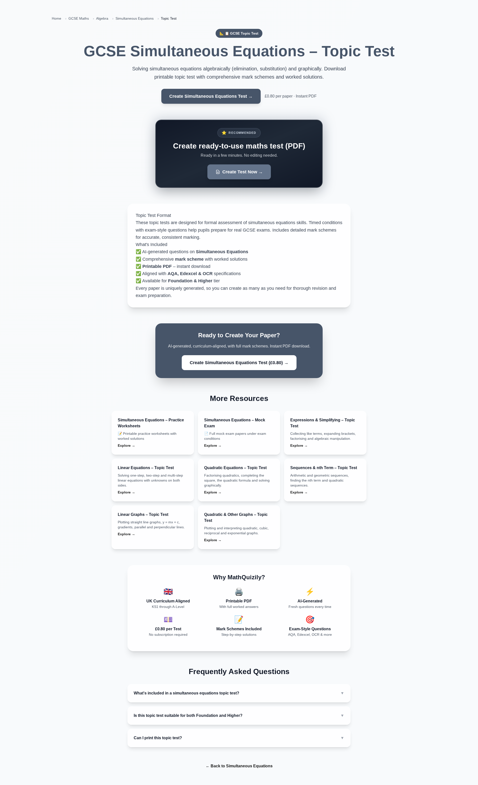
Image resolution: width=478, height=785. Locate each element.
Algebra (102, 18)
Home (56, 18)
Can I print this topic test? (239, 738)
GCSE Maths (78, 18)
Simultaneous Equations (135, 18)
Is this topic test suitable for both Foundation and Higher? (239, 715)
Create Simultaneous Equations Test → (211, 96)
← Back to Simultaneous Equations (239, 766)
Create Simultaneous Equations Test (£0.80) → (239, 362)
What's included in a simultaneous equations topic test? (239, 693)
